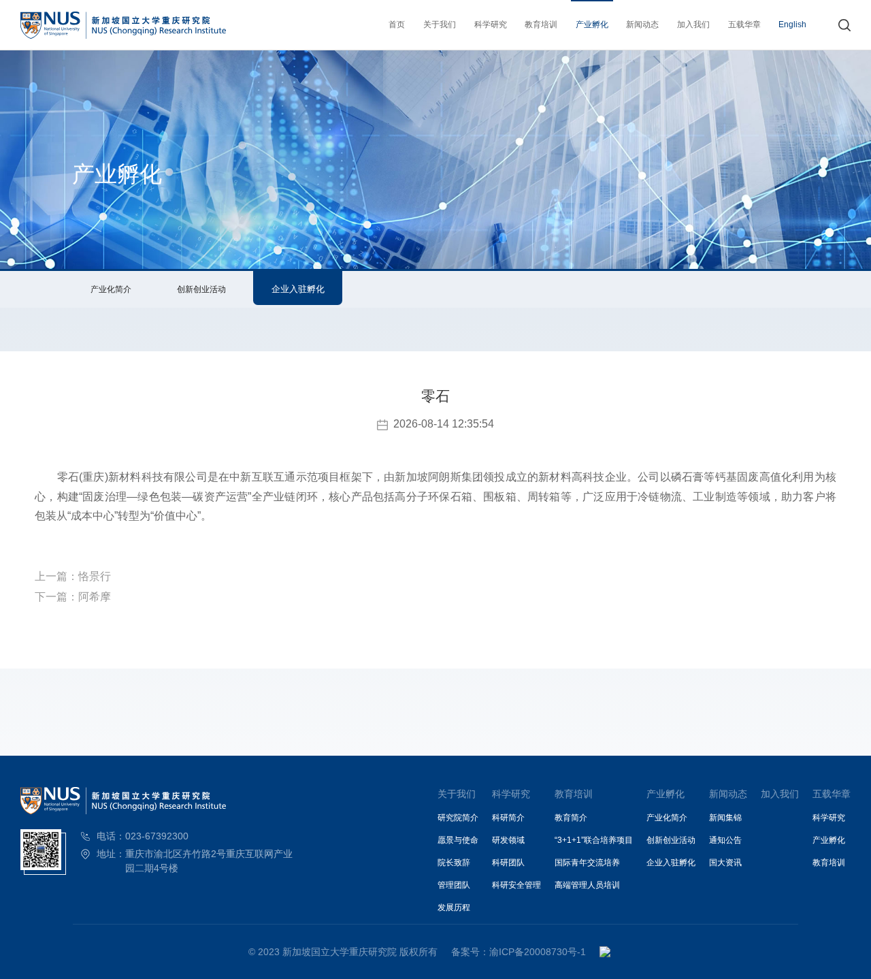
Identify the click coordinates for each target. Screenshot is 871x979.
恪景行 (94, 576)
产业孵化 (592, 24)
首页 (397, 24)
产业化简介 (111, 289)
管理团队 (454, 885)
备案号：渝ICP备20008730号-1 (518, 951)
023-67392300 (156, 836)
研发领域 (508, 840)
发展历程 (454, 907)
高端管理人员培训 (587, 885)
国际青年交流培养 (587, 862)
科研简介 (508, 817)
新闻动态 (642, 24)
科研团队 (508, 862)
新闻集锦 (725, 817)
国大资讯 (725, 862)
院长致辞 (454, 862)
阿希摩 (94, 597)
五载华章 (744, 24)
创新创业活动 (201, 289)
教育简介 (571, 817)
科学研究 (490, 24)
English (792, 24)
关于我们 (439, 24)
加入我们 (693, 24)
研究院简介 (458, 817)
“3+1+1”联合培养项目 (594, 840)
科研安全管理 (516, 885)
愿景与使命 (458, 840)
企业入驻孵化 (298, 289)
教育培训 (541, 24)
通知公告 (725, 840)
